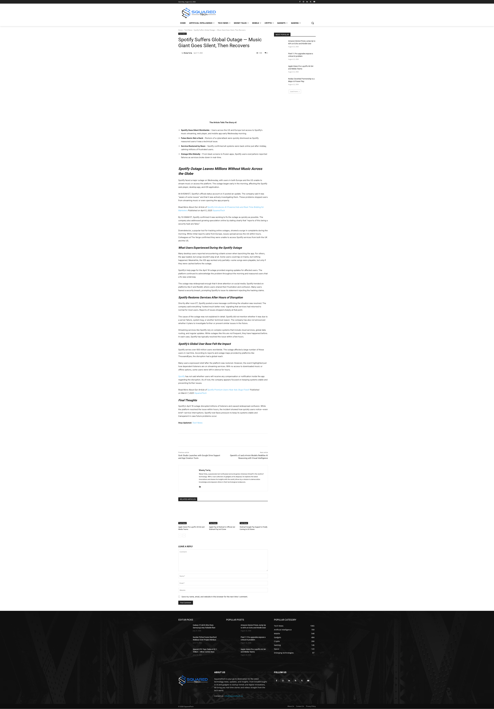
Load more (294, 91)
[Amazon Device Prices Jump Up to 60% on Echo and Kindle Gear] (280, 44)
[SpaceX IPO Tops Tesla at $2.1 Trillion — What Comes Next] (184, 652)
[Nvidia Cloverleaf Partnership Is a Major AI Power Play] (280, 82)
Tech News (188, 30)
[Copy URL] (220, 59)
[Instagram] (303, 1)
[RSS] (295, 680)
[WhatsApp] (214, 59)
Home (180, 30)
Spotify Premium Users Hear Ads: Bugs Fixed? (228, 389)
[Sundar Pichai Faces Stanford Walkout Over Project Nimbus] (184, 640)
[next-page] (184, 535)
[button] (313, 23)
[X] (310, 1)
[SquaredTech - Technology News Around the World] (198, 13)
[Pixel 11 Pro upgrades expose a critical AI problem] (280, 56)
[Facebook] (299, 1)
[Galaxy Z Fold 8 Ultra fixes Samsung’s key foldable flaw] (184, 628)
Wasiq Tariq (188, 53)
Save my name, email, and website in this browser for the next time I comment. (215, 597)
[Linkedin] (307, 1)
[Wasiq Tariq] (180, 53)
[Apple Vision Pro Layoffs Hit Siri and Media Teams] (192, 514)
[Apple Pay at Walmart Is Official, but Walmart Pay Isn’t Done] (223, 514)
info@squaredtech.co (233, 696)
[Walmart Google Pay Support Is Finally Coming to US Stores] (254, 514)
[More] (226, 59)
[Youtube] (314, 1)
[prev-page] (180, 535)
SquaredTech (219, 210)
